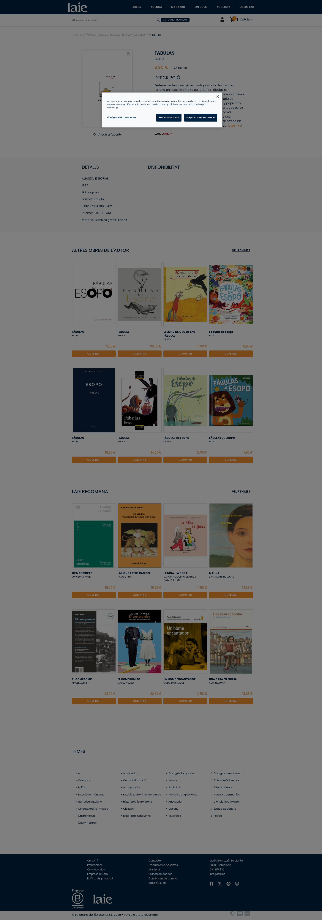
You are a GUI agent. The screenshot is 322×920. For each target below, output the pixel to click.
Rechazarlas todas (169, 118)
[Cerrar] (218, 96)
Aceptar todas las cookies (200, 118)
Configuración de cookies (121, 117)
